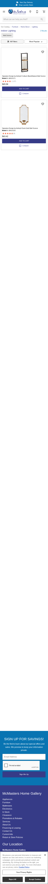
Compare (25, 93)
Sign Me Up (24, 774)
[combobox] (35, 42)
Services (6, 822)
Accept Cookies (35, 879)
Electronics (7, 809)
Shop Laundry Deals (25, 5)
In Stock (5, 812)
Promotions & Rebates (12, 818)
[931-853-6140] (37, 12)
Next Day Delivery (26, 2)
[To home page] (17, 12)
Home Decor (25, 27)
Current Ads (7, 834)
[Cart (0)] (44, 12)
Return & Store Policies (12, 837)
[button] (4, 12)
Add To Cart (24, 89)
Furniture (15, 27)
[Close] (45, 855)
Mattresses (7, 806)
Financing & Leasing (11, 828)
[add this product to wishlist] (43, 52)
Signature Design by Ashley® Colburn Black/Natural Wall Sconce (24, 76)
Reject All (12, 879)
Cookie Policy (24, 867)
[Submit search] (42, 19)
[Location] (30, 12)
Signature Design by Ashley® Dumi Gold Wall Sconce (20, 128)
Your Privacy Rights (24, 872)
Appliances (7, 799)
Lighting (35, 27)
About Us (6, 825)
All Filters (13, 42)
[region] (24, 868)
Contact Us (7, 831)
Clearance (7, 815)
